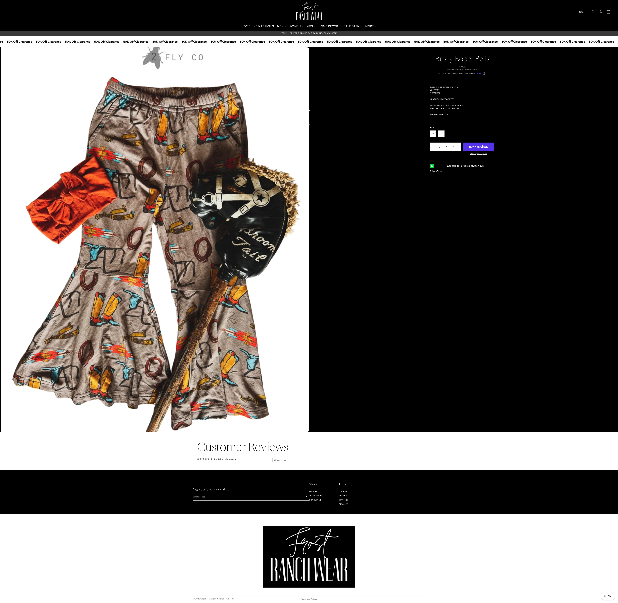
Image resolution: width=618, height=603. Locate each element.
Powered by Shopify (225, 599)
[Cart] (608, 12)
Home (246, 26)
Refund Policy (317, 495)
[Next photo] (309, 123)
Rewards (343, 504)
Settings (343, 500)
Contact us (315, 500)
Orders (343, 491)
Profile (343, 495)
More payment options (478, 154)
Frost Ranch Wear (207, 599)
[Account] (601, 12)
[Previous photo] (309, 110)
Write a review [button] (280, 460)
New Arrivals (263, 26)
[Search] (593, 12)
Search (313, 491)
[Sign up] (305, 496)
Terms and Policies (309, 599)
